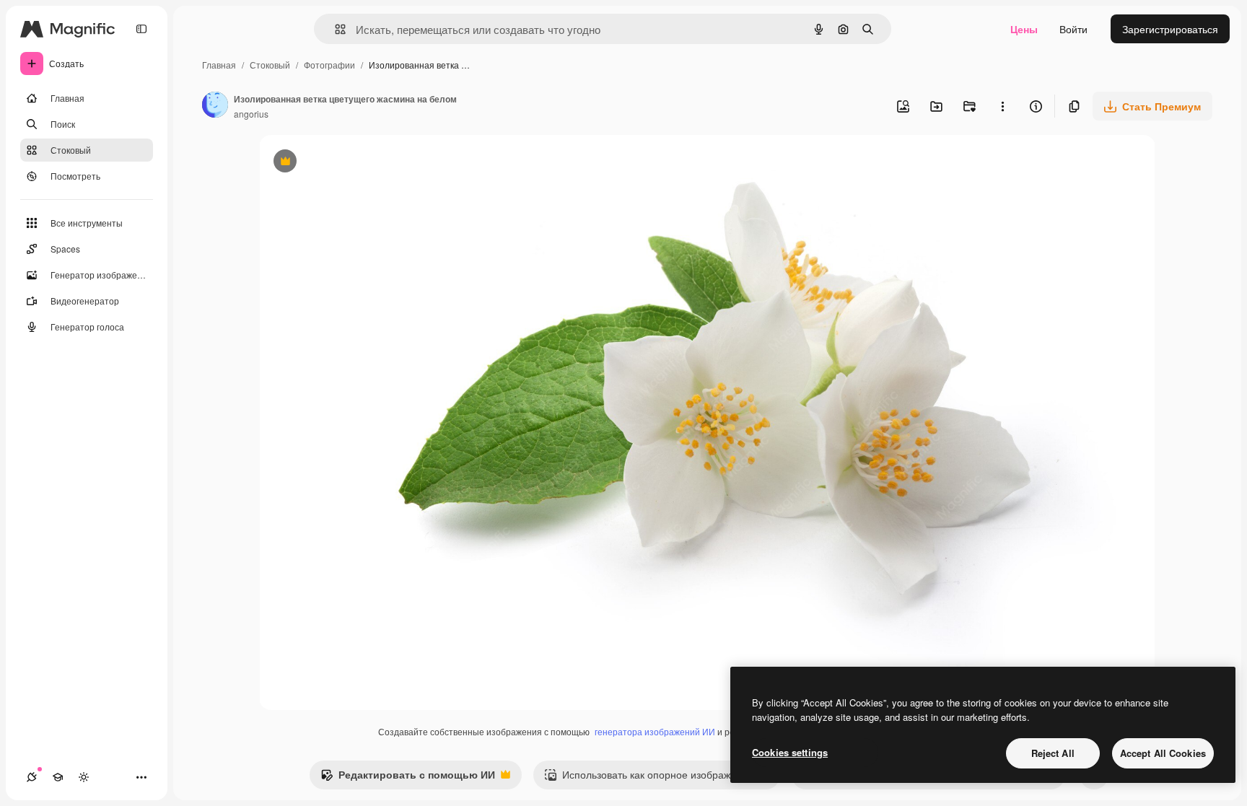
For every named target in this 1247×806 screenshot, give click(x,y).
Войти (1073, 29)
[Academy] (57, 777)
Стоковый (270, 64)
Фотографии (329, 64)
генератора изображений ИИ (655, 731)
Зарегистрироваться (1170, 29)
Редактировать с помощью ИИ (407, 778)
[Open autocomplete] (334, 29)
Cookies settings (790, 752)
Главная (219, 64)
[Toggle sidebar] (141, 28)
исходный (355, 162)
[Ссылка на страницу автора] (215, 106)
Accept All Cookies (1163, 753)
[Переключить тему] (83, 777)
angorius (251, 114)
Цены (1024, 29)
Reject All (1053, 753)
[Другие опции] (1002, 106)
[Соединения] (31, 777)
